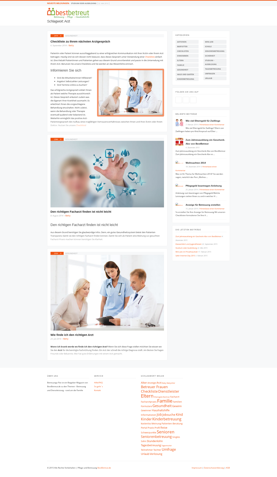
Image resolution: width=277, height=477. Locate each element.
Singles (176, 437)
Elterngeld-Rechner (162, 397)
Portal (144, 427)
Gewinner (146, 410)
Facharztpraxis (149, 401)
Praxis (151, 427)
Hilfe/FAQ (98, 382)
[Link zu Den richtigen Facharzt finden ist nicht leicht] (107, 174)
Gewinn (177, 406)
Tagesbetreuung (213, 69)
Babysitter (182, 46)
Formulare (146, 406)
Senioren (165, 431)
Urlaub (208, 78)
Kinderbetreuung (185, 79)
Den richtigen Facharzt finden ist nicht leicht (80, 211)
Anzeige (151, 382)
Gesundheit (71, 35)
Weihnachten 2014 (196, 163)
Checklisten (183, 51)
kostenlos (146, 423)
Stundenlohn (155, 441)
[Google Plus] (229, 3)
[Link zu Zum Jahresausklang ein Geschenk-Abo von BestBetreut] (181, 142)
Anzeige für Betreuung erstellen (203, 205)
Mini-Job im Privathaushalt (84, 3)
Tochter (157, 449)
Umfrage (169, 449)
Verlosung (156, 454)
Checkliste (150, 56)
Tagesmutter (166, 445)
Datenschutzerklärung (214, 467)
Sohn (143, 441)
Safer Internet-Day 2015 (185, 255)
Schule (208, 46)
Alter (144, 382)
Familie (180, 65)
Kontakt (97, 390)
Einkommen (182, 56)
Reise (163, 427)
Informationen (148, 414)
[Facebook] (222, 3)
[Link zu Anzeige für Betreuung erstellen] (181, 205)
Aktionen (181, 42)
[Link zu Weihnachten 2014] (181, 163)
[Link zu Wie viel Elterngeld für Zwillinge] (181, 123)
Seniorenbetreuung (214, 51)
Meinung (156, 423)
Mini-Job (209, 42)
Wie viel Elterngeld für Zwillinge (203, 120)
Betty (71, 45)
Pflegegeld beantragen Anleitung (204, 185)
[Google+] (193, 100)
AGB (228, 467)
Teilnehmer (147, 449)
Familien (177, 401)
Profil (157, 427)
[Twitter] (226, 3)
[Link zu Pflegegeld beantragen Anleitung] (181, 185)
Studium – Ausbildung (211, 62)
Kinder (146, 419)
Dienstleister (168, 391)
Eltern (180, 60)
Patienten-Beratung (172, 423)
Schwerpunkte (148, 432)
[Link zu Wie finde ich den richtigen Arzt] (107, 293)
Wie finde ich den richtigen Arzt (71, 334)
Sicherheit (210, 56)
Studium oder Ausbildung (186, 248)
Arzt (159, 382)
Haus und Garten (185, 74)
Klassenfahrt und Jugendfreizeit (188, 244)
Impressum (197, 467)
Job (159, 414)
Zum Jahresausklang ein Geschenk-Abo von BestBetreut (198, 236)
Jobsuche (168, 415)
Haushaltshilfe (161, 410)
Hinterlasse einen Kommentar (212, 124)
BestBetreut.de (104, 467)
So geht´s (98, 386)
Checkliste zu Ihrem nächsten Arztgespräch (80, 41)
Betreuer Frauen (154, 386)
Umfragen (210, 73)
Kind (179, 414)
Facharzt (174, 396)
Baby (164, 383)
